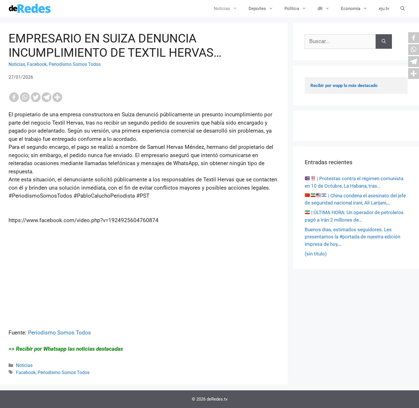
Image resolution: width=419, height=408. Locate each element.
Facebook (37, 64)
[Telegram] (46, 97)
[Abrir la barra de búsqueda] (402, 8)
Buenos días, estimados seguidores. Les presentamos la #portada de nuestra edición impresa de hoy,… (352, 237)
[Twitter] (35, 97)
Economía (350, 8)
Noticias (222, 8)
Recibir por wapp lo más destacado (343, 85)
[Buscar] (384, 41)
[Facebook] (14, 97)
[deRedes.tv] (30, 8)
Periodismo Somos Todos (75, 64)
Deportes (257, 8)
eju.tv (384, 8)
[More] (57, 97)
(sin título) (316, 254)
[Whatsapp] (25, 97)
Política (291, 8)
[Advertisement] (144, 289)
